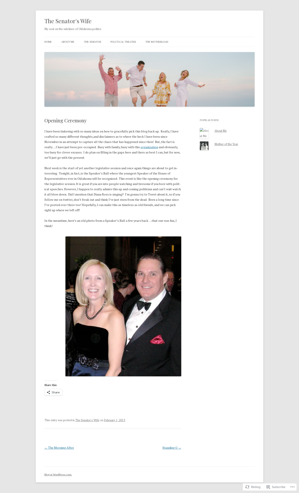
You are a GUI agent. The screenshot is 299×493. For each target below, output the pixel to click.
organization (149, 147)
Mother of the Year (226, 144)
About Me (67, 41)
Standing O (171, 447)
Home (48, 41)
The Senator (92, 41)
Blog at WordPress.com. (58, 474)
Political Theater (123, 41)
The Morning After (59, 447)
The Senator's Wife (67, 21)
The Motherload (156, 41)
